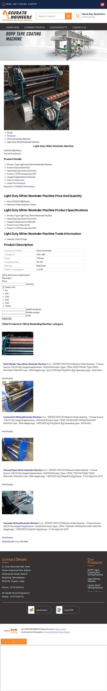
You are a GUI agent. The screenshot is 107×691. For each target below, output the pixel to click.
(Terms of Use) (60, 629)
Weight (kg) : (54, 370)
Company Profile (34, 27)
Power (10, 228)
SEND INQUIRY (8, 541)
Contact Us (79, 27)
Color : (28, 370)
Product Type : (73, 526)
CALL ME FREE (21, 541)
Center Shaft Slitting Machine (95, 586)
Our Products (58, 27)
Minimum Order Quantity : (84, 364)
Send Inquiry (29, 186)
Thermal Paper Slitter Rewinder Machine (22, 470)
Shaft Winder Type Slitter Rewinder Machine (24, 364)
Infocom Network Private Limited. (57, 632)
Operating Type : (89, 370)
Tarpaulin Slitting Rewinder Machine (20, 523)
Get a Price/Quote (12, 153)
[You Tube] (102, 6)
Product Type (13, 215)
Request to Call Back (13, 186)
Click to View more (15, 180)
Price (9, 201)
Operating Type (14, 218)
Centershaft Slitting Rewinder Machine (22, 417)
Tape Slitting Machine (94, 580)
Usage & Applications (17, 221)
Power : (89, 476)
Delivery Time (13, 239)
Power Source (13, 225)
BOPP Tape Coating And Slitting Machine (95, 572)
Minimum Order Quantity (18, 204)
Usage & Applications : (37, 367)
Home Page (13, 27)
